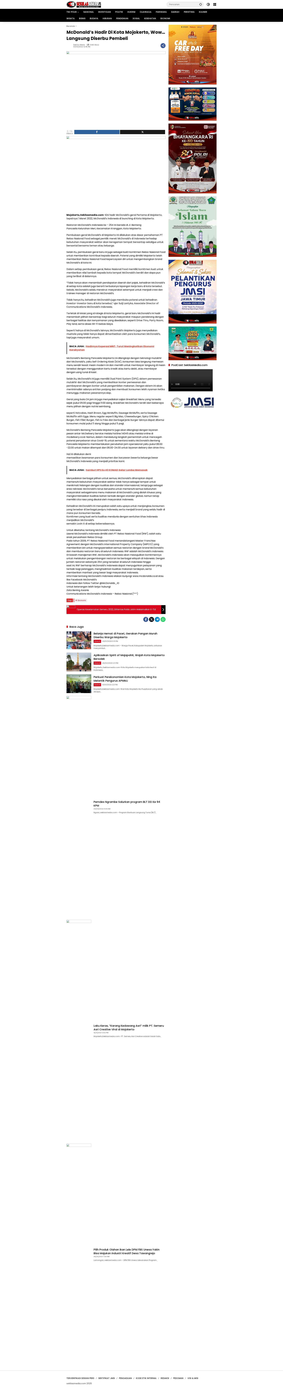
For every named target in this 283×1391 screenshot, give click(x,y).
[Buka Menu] (215, 4)
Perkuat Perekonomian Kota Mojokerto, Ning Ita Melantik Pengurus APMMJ (125, 678)
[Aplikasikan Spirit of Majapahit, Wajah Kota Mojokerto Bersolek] (78, 662)
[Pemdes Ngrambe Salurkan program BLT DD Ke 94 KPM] (78, 806)
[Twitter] (151, 619)
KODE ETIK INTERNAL (146, 1378)
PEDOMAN (178, 1378)
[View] (142, 132)
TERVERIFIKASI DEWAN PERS (80, 1378)
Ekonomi (82, 600)
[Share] (97, 132)
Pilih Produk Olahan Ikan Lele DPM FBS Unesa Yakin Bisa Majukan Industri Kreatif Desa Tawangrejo (126, 1251)
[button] (201, 4)
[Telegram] (157, 619)
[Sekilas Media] (83, 4)
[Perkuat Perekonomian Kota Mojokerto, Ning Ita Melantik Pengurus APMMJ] (78, 683)
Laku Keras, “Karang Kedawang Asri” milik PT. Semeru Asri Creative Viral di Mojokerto (129, 1027)
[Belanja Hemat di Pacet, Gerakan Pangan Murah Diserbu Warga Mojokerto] (78, 640)
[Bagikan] (163, 45)
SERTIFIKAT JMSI (106, 1378)
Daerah (97, 641)
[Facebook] (145, 619)
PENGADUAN (125, 1378)
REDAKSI (165, 1378)
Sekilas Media (79, 45)
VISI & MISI (192, 1378)
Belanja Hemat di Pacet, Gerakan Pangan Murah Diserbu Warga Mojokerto (125, 635)
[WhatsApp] (163, 619)
